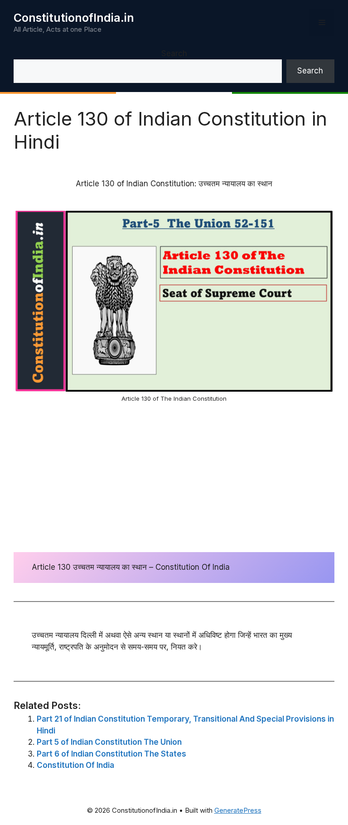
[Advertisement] (174, 477)
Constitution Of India (75, 765)
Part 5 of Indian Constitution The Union (109, 742)
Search (174, 53)
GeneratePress (237, 810)
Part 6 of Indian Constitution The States (111, 753)
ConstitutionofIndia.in (74, 17)
